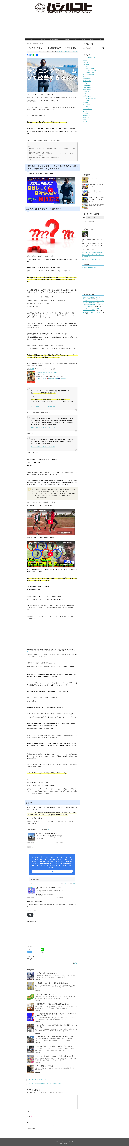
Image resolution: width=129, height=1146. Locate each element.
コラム (85, 60)
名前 (29, 1111)
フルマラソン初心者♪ (41, 39)
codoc (73, 883)
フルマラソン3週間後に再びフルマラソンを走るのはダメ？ (45, 1083)
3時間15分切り (87, 87)
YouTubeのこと (87, 64)
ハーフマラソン (87, 109)
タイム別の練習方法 (54, 39)
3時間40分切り (87, 81)
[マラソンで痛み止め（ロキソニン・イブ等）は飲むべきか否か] (30, 1059)
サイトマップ (70, 1141)
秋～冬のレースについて (94, 178)
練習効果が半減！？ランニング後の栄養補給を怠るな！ (53, 1004)
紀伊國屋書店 (63, 378)
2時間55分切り (87, 96)
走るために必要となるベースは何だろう (39, 152)
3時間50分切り (87, 78)
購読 (30, 915)
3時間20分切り (87, 85)
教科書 (32, 369)
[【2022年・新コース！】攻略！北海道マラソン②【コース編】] (30, 1039)
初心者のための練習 (91, 70)
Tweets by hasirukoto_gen (89, 267)
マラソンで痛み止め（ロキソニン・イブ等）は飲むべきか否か (56, 1056)
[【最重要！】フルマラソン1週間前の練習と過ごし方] (30, 986)
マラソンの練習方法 (88, 72)
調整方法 (75, 39)
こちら (49, 829)
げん (65, 883)
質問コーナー (92, 39)
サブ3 (84, 94)
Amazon (39, 378)
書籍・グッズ (86, 117)
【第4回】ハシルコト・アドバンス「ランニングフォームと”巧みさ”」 (96, 199)
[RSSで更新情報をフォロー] (31, 959)
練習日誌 (83, 39)
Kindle (44, 378)
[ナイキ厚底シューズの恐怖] (30, 1069)
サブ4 (84, 76)
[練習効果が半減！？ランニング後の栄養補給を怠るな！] (30, 1007)
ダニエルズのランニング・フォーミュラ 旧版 (43, 427)
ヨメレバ (42, 374)
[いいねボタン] (29, 847)
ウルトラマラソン (88, 104)
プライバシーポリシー (61, 1141)
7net (57, 378)
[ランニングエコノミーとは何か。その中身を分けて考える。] (30, 1049)
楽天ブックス (51, 378)
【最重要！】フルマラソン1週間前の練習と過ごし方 (53, 983)
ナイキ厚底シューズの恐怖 (45, 1066)
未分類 (85, 122)
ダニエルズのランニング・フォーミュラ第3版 (43, 406)
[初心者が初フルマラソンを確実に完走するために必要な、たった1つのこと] (30, 1028)
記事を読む (37, 979)
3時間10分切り (87, 89)
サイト (28, 1122)
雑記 (101, 39)
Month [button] (93, 217)
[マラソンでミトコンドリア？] (30, 997)
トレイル (85, 106)
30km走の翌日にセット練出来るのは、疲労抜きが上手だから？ (46, 157)
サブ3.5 (85, 83)
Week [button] (89, 217)
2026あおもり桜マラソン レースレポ (93, 312)
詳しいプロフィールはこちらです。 (91, 259)
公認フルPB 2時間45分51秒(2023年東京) (93, 252)
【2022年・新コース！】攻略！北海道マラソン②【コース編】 (56, 1036)
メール (29, 1116)
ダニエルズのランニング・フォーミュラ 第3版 (46, 372)
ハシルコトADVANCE (89, 58)
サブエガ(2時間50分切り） (90, 98)
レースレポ (86, 111)
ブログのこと (86, 66)
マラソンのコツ (66, 39)
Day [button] (84, 217)
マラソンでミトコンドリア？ (45, 994)
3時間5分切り (87, 91)
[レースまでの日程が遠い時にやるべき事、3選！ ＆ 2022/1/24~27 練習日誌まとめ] (30, 1017)
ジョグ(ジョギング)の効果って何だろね (46, 833)
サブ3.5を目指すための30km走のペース (49, 973)
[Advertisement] (64, 27)
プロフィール (29, 39)
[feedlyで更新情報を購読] (28, 959)
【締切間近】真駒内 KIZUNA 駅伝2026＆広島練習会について (96, 205)
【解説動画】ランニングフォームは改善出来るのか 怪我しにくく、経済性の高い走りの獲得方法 (52, 149)
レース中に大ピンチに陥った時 (37, 1079)
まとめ (30, 159)
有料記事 (85, 62)
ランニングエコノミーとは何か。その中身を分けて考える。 (55, 1046)
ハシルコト (66, 1143)
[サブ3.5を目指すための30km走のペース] (30, 976)
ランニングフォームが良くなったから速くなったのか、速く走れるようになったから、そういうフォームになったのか (53, 154)
